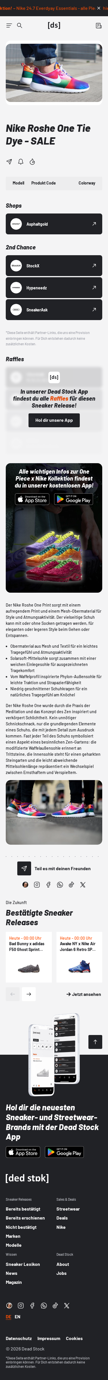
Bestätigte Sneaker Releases (39, 917)
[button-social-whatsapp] (59, 884)
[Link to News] (19, 25)
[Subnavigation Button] (9, 25)
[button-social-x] (82, 884)
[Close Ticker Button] (98, 8)
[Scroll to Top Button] (95, 1042)
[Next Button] (29, 994)
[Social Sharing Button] (24, 868)
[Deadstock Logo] (54, 25)
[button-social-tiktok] (71, 884)
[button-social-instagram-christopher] (25, 884)
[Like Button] (32, 161)
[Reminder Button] (20, 161)
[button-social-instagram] (36, 884)
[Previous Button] (13, 994)
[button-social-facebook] (48, 884)
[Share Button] (9, 161)
